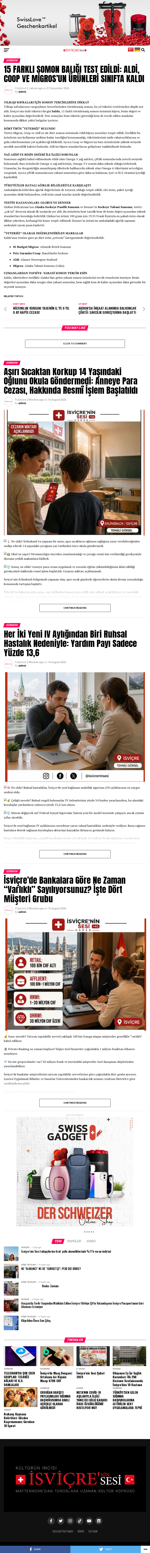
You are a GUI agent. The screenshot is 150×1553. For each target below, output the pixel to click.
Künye (81, 1531)
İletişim (93, 1531)
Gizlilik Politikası (62, 1531)
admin (22, 91)
